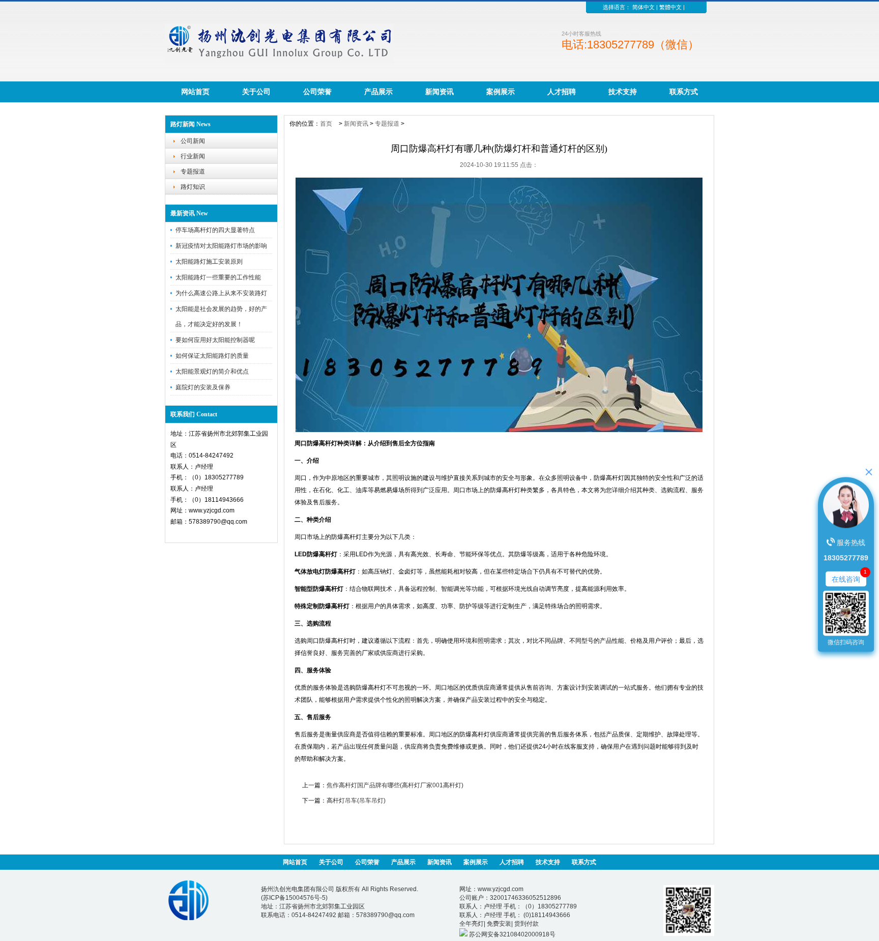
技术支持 (622, 92)
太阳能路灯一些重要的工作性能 (218, 277)
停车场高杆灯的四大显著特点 (215, 230)
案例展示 (500, 92)
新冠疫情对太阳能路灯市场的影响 (221, 245)
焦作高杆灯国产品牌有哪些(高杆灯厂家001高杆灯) (395, 785)
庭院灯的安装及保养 (202, 387)
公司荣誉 (317, 92)
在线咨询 (846, 579)
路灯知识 (193, 186)
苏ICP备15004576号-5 (294, 897)
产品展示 (378, 92)
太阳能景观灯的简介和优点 (212, 371)
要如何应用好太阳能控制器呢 (215, 340)
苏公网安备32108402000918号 (511, 934)
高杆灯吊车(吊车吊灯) (356, 800)
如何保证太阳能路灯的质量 (212, 355)
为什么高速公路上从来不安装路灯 (221, 293)
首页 (326, 123)
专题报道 (193, 171)
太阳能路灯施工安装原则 (209, 261)
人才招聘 (561, 92)
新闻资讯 (439, 92)
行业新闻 (193, 156)
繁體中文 (670, 7)
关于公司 (256, 92)
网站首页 (195, 92)
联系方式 (683, 92)
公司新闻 (193, 141)
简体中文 (643, 7)
